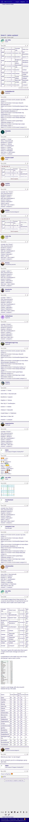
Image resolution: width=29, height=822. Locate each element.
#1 (27, 45)
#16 (27, 505)
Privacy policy (13, 819)
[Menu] (2, 1)
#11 (27, 348)
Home (21, 819)
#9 (27, 295)
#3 (27, 136)
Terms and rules (4, 819)
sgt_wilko (4, 37)
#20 (27, 754)
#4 (27, 163)
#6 (27, 215)
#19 (27, 596)
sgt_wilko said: (5, 166)
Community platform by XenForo (13, 820)
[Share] (26, 46)
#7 (27, 241)
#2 (27, 97)
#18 (27, 571)
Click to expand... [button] (14, 178)
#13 (27, 429)
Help (18, 819)
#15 (27, 483)
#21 (27, 771)
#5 (27, 189)
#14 (27, 455)
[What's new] (27, 1)
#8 (27, 268)
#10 (27, 321)
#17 (27, 532)
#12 (27, 387)
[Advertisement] (14, 19)
